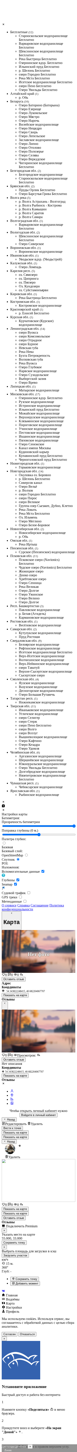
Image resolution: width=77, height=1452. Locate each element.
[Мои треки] (12, 1099)
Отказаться (27, 1334)
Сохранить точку (26, 1279)
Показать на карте (15, 995)
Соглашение (40, 905)
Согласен (9, 1334)
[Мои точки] (12, 1095)
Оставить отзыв (13, 979)
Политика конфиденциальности (33, 907)
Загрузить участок (15, 1255)
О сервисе (9, 905)
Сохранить (14, 1242)
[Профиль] (12, 1091)
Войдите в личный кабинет (38, 1115)
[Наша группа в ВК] (38, 1291)
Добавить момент (26, 1283)
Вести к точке (12, 1128)
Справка (23, 905)
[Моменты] (12, 1103)
